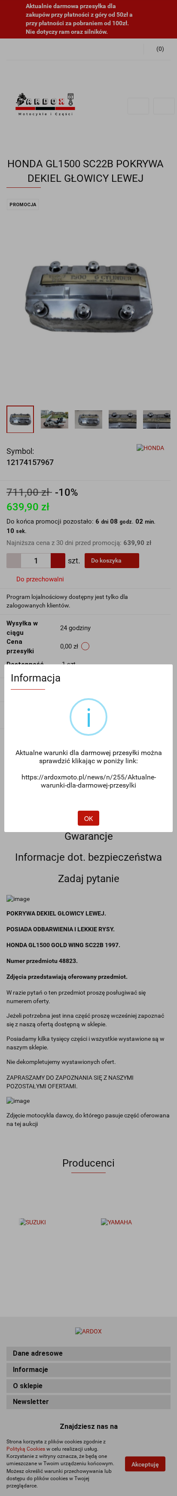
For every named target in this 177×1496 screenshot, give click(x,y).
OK (88, 818)
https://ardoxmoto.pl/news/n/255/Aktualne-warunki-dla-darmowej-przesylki (88, 781)
